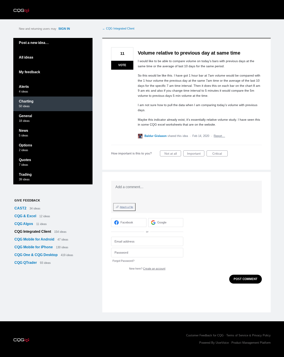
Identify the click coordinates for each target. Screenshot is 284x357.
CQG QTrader (26, 262)
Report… (219, 136)
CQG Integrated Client (33, 231)
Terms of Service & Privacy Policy (248, 335)
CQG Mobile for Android (34, 239)
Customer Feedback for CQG (205, 335)
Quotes (25, 160)
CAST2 (20, 208)
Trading (25, 174)
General (25, 116)
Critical (220, 154)
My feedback (29, 72)
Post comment (245, 279)
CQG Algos (24, 224)
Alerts (24, 87)
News (23, 130)
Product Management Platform (251, 342)
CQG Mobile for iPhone (34, 247)
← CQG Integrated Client (118, 28)
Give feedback (27, 200)
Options (25, 145)
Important (195, 154)
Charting (26, 101)
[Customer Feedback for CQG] (21, 10)
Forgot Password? (123, 260)
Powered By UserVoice (214, 342)
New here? (147, 268)
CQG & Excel (25, 216)
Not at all (172, 154)
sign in (64, 28)
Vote (122, 65)
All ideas (26, 57)
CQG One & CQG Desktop (36, 255)
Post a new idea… (34, 43)
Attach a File (126, 207)
